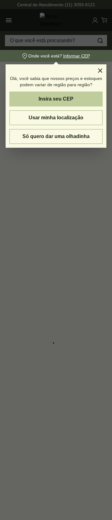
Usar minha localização (56, 117)
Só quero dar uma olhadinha (56, 136)
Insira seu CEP (56, 99)
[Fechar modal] (100, 70)
